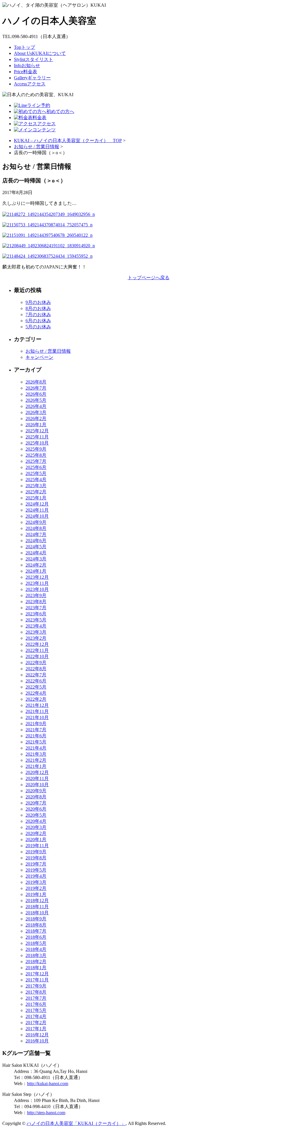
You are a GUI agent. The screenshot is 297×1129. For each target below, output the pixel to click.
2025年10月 (37, 442)
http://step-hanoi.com (46, 1112)
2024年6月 (36, 540)
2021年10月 (37, 717)
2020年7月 (36, 802)
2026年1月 (36, 424)
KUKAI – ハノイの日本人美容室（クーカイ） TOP (68, 140)
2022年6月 (36, 680)
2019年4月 (36, 876)
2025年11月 (37, 436)
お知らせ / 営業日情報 (36, 146)
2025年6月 (36, 467)
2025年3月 (36, 485)
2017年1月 (36, 1028)
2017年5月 (36, 1010)
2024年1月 (36, 571)
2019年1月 (36, 894)
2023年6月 (36, 613)
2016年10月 (37, 1040)
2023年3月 (36, 632)
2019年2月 (36, 888)
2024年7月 (36, 534)
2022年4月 (36, 693)
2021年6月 (36, 735)
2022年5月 (36, 686)
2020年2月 (36, 833)
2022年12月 (37, 644)
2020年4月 (36, 821)
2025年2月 (36, 491)
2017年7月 (36, 998)
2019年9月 (36, 851)
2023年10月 (37, 589)
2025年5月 (36, 473)
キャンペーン (39, 357)
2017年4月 (36, 1016)
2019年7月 (36, 863)
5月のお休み (38, 326)
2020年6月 (36, 809)
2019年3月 (36, 882)
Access (30, 83)
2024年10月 (37, 516)
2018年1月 (36, 967)
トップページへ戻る (148, 277)
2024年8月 (36, 528)
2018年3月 (36, 955)
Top (24, 47)
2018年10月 (37, 912)
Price (25, 71)
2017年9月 (36, 985)
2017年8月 (36, 992)
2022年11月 (37, 650)
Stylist (33, 59)
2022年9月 (36, 662)
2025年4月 (36, 479)
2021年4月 (36, 748)
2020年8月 (36, 796)
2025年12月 (37, 430)
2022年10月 (37, 656)
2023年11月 (37, 583)
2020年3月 (36, 827)
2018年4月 (36, 949)
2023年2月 (36, 638)
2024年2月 (36, 564)
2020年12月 (37, 772)
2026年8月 (36, 381)
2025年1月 (36, 497)
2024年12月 (37, 503)
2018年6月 (36, 937)
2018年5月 (36, 943)
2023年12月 (37, 577)
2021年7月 (36, 729)
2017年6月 (36, 1004)
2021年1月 (36, 766)
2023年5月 (36, 619)
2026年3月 (36, 412)
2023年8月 (36, 601)
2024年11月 (37, 510)
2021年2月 (36, 760)
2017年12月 (37, 973)
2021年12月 (37, 705)
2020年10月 (37, 784)
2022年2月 (36, 699)
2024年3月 (36, 558)
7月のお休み (38, 314)
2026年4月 (36, 406)
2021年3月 (36, 754)
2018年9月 (36, 918)
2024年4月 (36, 552)
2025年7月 (36, 461)
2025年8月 (36, 455)
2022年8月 (36, 668)
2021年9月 (36, 723)
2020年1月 (36, 839)
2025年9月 (36, 449)
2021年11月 (37, 711)
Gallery (32, 77)
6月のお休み (38, 320)
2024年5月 (36, 546)
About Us (40, 53)
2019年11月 (37, 845)
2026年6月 (36, 394)
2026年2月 (36, 418)
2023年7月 (36, 607)
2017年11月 (37, 979)
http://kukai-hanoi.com (47, 1083)
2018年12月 (37, 900)
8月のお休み (38, 308)
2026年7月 (36, 388)
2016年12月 (37, 1034)
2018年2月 (36, 961)
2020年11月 (37, 778)
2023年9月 (36, 595)
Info (27, 65)
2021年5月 (36, 741)
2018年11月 (37, 906)
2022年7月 (36, 674)
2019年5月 (36, 870)
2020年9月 (36, 790)
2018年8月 (36, 924)
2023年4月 (36, 625)
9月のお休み (38, 302)
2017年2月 (36, 1022)
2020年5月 (36, 815)
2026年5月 (36, 400)
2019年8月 (36, 857)
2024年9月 (36, 522)
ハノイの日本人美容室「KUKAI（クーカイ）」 (76, 1123)
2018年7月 (36, 931)
